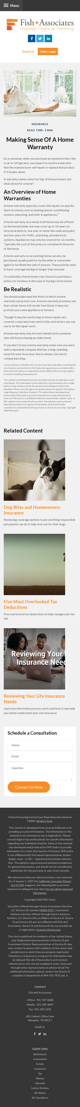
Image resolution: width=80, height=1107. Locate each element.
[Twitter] (39, 1034)
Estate (40, 1063)
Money (40, 1078)
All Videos (40, 1092)
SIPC (51, 910)
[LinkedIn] (45, 1034)
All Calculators (40, 1097)
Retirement (40, 1054)
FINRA (43, 910)
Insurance (40, 1068)
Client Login (48, 51)
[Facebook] (35, 1034)
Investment (40, 1059)
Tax (40, 1073)
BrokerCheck (44, 821)
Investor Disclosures (48, 929)
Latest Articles (40, 1088)
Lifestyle (40, 1083)
